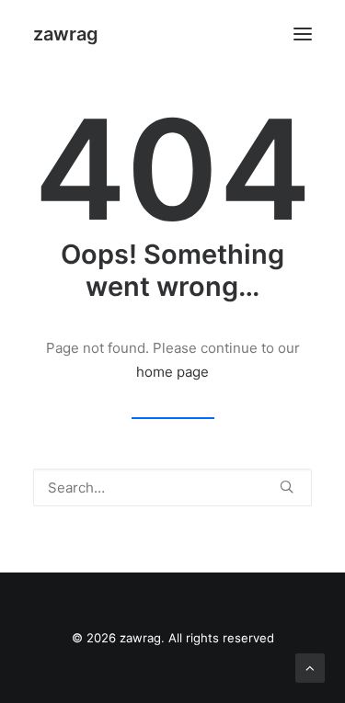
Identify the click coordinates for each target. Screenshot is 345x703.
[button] (302, 34)
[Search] (172, 487)
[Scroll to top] (310, 666)
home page (172, 371)
